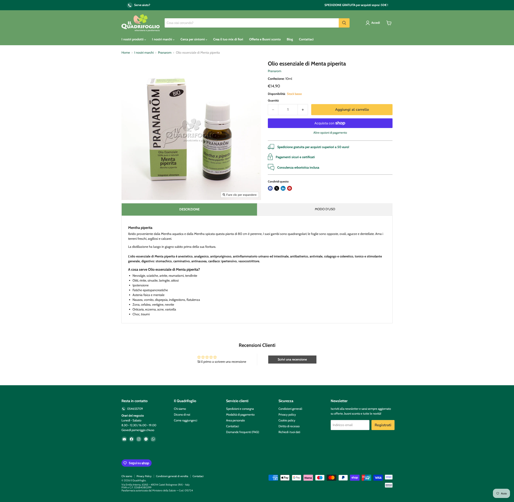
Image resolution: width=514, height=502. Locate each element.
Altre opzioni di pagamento (330, 132)
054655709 (134, 409)
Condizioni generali (290, 409)
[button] (373, 22)
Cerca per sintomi (193, 39)
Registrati (383, 425)
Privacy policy (287, 414)
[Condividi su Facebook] (270, 188)
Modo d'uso (325, 209)
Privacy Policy (144, 476)
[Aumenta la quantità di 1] (303, 109)
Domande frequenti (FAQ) (242, 432)
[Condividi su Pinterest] (289, 188)
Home (125, 52)
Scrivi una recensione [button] (292, 359)
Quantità (273, 100)
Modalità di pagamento (240, 414)
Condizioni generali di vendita (172, 476)
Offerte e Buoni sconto (265, 39)
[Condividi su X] (276, 188)
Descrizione (189, 209)
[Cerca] (344, 23)
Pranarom (164, 52)
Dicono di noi (182, 414)
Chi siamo (180, 409)
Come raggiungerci (185, 420)
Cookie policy (286, 420)
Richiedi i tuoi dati (289, 432)
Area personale (235, 420)
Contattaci (306, 39)
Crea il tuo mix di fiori (228, 39)
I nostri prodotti (132, 39)
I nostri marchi (162, 39)
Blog (290, 39)
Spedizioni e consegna (240, 409)
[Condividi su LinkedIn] (283, 188)
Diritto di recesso (289, 426)
